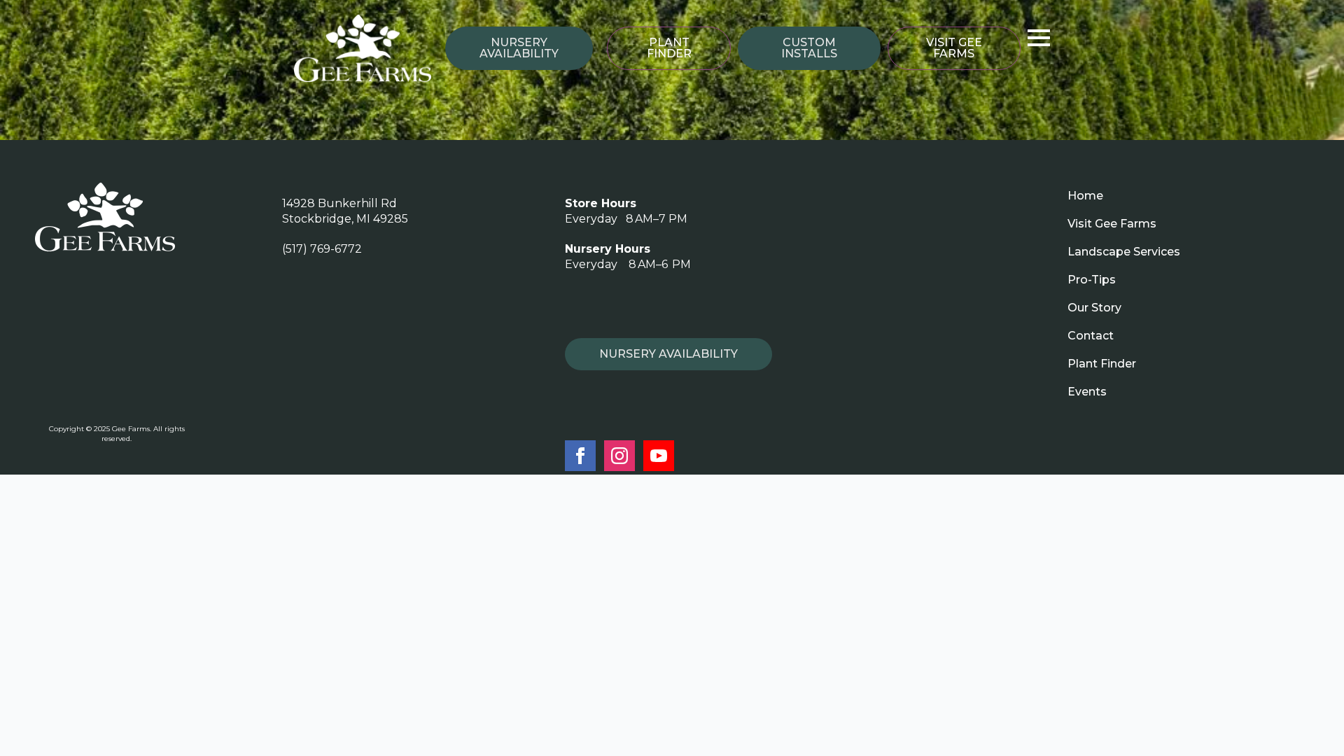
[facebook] (580, 455)
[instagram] (619, 455)
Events (1087, 391)
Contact (1091, 335)
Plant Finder (1102, 363)
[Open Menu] (1039, 38)
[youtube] (658, 455)
